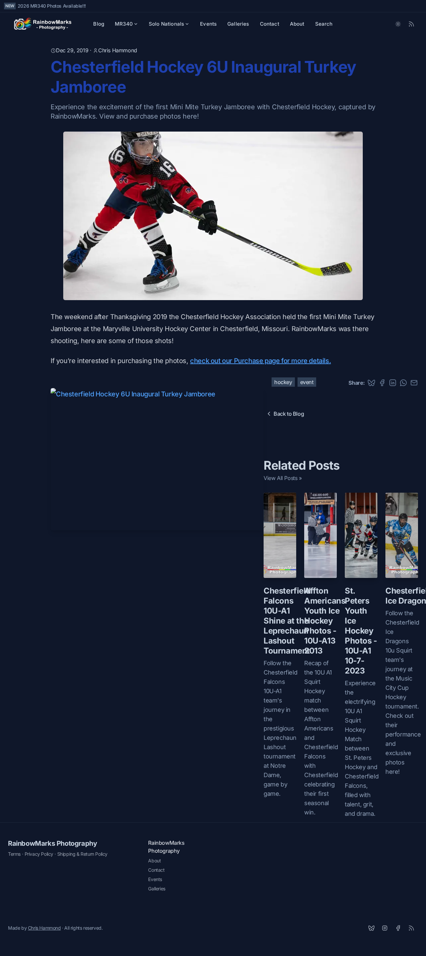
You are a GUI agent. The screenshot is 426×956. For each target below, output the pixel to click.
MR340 (124, 24)
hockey (283, 382)
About (297, 24)
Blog (98, 24)
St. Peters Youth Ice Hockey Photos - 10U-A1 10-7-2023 (361, 631)
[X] (371, 928)
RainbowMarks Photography (52, 843)
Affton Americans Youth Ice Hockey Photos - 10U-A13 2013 (324, 621)
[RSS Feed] (411, 24)
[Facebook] (398, 928)
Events (208, 24)
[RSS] (411, 928)
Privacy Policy (39, 854)
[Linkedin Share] (393, 383)
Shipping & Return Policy (82, 854)
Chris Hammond (117, 50)
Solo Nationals (166, 24)
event (307, 382)
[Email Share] (414, 383)
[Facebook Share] (382, 383)
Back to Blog (289, 413)
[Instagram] (384, 928)
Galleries (238, 24)
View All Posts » (283, 478)
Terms (14, 854)
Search (324, 24)
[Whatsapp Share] (403, 383)
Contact (269, 24)
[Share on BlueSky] (371, 383)
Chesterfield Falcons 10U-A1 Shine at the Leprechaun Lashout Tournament (287, 621)
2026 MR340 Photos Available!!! (52, 6)
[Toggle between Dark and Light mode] (398, 24)
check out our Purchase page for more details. (260, 361)
